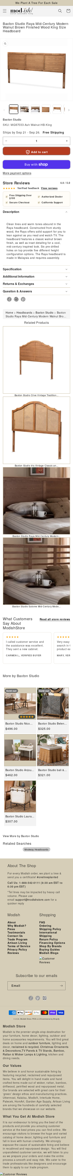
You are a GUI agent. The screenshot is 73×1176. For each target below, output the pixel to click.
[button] (5, 11)
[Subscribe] (61, 985)
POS (34, 1019)
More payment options (17, 173)
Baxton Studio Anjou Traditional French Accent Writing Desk (18, 770)
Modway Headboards (36, 849)
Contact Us (15, 935)
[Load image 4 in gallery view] (46, 109)
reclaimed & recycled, (25, 1047)
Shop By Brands (50, 946)
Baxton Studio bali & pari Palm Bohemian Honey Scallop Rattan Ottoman (52, 770)
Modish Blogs (48, 952)
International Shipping (48, 934)
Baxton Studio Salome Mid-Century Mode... (36, 606)
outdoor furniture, (39, 1043)
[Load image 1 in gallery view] (13, 109)
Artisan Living (17, 942)
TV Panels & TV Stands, (37, 1050)
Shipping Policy (50, 929)
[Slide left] (4, 110)
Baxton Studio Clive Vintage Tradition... (37, 395)
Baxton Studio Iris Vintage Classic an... (36, 465)
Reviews (13, 952)
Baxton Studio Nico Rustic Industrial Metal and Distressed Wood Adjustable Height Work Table (19, 723)
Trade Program (17, 939)
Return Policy (48, 939)
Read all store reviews (55, 619)
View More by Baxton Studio (21, 836)
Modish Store (25, 1019)
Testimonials (16, 932)
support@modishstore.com (32, 899)
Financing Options (52, 942)
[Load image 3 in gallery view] (35, 109)
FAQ (42, 922)
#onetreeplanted (47, 877)
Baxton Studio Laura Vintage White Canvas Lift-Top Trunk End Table (19, 816)
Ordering (45, 925)
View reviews (49, 188)
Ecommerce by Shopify (50, 1019)
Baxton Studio (12, 119)
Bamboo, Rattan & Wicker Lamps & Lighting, (34, 1052)
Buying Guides (49, 949)
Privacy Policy (17, 949)
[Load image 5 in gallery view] (57, 109)
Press (11, 929)
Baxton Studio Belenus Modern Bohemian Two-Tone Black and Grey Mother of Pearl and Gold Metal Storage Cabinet (52, 723)
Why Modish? (16, 925)
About (11, 922)
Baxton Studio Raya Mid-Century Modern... (36, 536)
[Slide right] (69, 110)
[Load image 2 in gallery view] (24, 109)
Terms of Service (19, 946)
